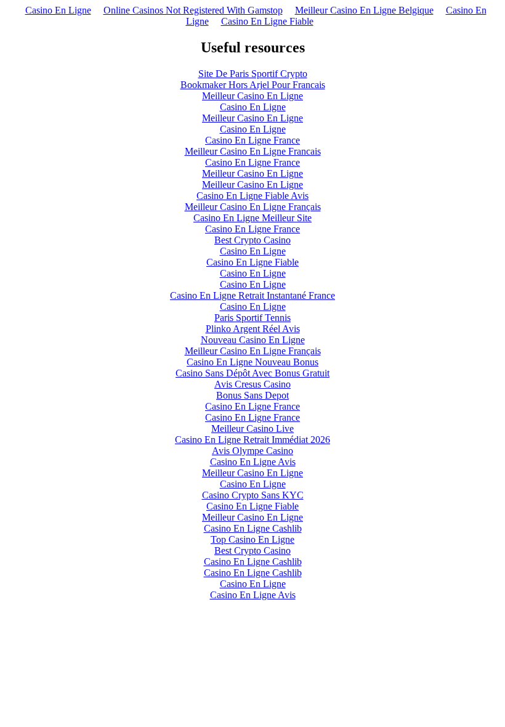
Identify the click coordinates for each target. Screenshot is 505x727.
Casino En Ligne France (252, 140)
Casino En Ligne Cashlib (253, 528)
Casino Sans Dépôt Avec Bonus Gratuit (252, 373)
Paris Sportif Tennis (252, 317)
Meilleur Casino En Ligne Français (253, 206)
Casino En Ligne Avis (253, 462)
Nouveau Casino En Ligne (253, 340)
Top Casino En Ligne (252, 539)
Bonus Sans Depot (252, 395)
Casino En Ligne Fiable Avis (252, 195)
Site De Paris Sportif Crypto (252, 73)
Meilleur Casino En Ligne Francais (253, 151)
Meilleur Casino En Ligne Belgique (364, 10)
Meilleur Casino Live (252, 428)
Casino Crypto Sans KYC (253, 495)
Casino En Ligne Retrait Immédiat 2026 (252, 439)
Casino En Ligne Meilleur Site (252, 218)
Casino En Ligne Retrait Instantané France (252, 295)
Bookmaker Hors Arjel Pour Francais (252, 84)
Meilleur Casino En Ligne (252, 96)
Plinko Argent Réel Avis (253, 328)
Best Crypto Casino (252, 240)
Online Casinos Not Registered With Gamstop (193, 10)
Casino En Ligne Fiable (267, 21)
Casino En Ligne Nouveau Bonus (252, 362)
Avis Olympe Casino (252, 450)
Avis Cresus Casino (252, 384)
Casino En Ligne (58, 10)
